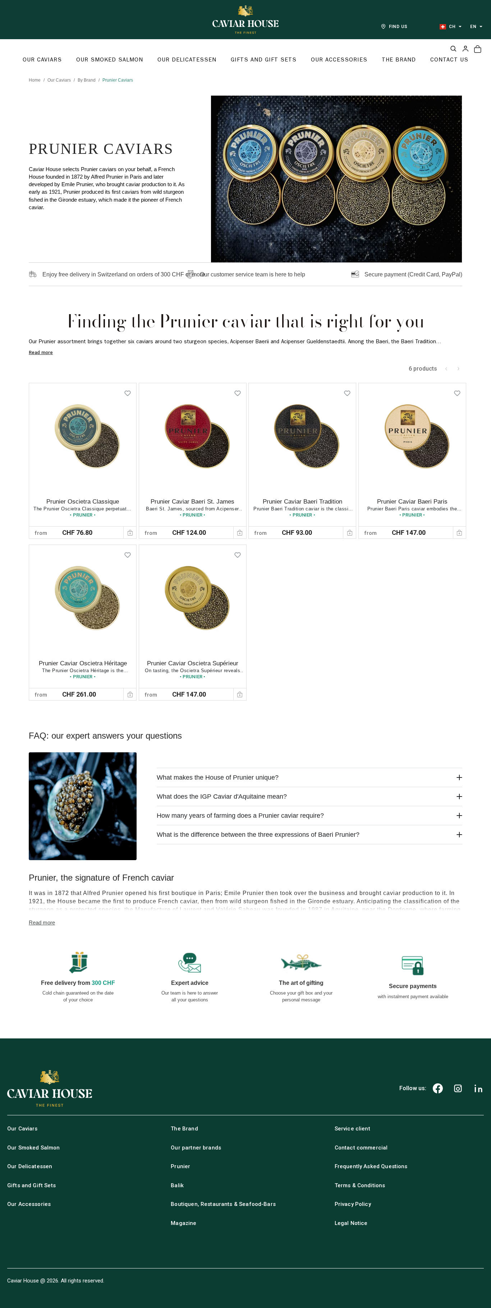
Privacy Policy (353, 1204)
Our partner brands (196, 1147)
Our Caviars (59, 80)
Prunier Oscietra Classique (82, 501)
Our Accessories (29, 1204)
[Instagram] (458, 1088)
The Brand (184, 1128)
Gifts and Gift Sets (31, 1185)
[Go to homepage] (245, 19)
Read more (41, 352)
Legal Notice (351, 1223)
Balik (177, 1185)
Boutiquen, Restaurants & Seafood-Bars (223, 1204)
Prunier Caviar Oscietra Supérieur (192, 663)
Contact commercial (361, 1147)
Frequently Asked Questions (371, 1166)
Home (35, 80)
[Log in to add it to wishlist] (128, 392)
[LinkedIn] (478, 1088)
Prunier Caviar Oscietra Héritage (83, 663)
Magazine (183, 1223)
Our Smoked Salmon (33, 1147)
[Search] (453, 48)
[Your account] (465, 48)
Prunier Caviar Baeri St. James (192, 501)
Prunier (180, 1166)
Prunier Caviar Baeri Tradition (302, 501)
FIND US (398, 26)
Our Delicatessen (29, 1166)
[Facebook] (438, 1088)
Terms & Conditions (360, 1185)
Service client (352, 1128)
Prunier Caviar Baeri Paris (412, 501)
